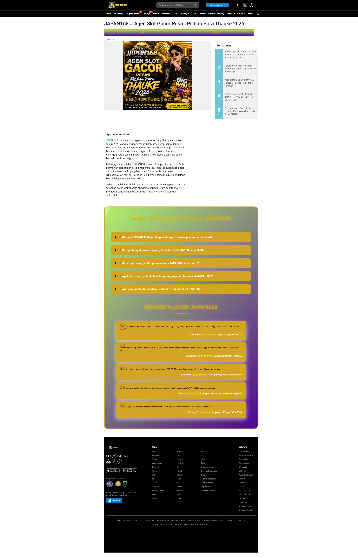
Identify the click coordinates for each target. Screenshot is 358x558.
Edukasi (241, 13)
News (108, 13)
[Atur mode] (238, 5)
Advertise (150, 520)
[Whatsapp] (114, 461)
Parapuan (180, 490)
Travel (251, 13)
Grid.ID (241, 486)
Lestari (202, 14)
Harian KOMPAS (245, 455)
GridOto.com (244, 490)
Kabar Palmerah (124, 520)
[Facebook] (108, 456)
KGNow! (242, 471)
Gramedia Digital (245, 510)
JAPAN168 (109, 40)
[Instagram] (125, 456)
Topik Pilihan (206, 486)
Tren (193, 13)
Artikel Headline (208, 490)
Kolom (204, 451)
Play (203, 475)
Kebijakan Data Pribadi (191, 520)
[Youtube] (108, 461)
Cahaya (146, 13)
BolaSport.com (244, 494)
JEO (203, 459)
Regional (155, 467)
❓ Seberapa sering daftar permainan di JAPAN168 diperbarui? (158, 263)
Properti (231, 13)
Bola (175, 13)
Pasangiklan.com (246, 475)
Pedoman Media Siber (213, 520)
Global (154, 459)
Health (211, 13)
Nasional (155, 455)
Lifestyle (184, 13)
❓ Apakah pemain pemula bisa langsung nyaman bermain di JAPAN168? (165, 276)
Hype (178, 467)
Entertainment (158, 490)
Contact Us (240, 520)
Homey (179, 475)
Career (229, 520)
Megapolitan (157, 463)
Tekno (156, 13)
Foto (178, 494)
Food (178, 479)
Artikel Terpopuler (208, 479)
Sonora (241, 483)
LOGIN (142, 32)
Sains (154, 494)
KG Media (242, 467)
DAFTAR (116, 500)
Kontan (241, 479)
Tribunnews (243, 502)
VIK (202, 455)
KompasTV (243, 459)
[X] (114, 456)
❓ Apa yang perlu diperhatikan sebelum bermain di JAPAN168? (159, 289)
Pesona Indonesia (209, 471)
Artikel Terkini (207, 483)
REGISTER (216, 32)
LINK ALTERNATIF (216, 5)
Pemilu (154, 471)
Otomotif (165, 13)
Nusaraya (118, 13)
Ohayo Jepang (207, 467)
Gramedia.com (244, 506)
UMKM (179, 483)
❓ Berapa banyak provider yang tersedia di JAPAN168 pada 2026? (161, 250)
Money (220, 13)
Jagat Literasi (133, 13)
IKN (153, 475)
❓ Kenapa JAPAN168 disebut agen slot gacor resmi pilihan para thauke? (165, 237)
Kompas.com (244, 451)
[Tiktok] (119, 461)
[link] (245, 5)
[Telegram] (119, 456)
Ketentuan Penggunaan (167, 520)
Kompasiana (243, 463)
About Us (138, 520)
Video (178, 498)
